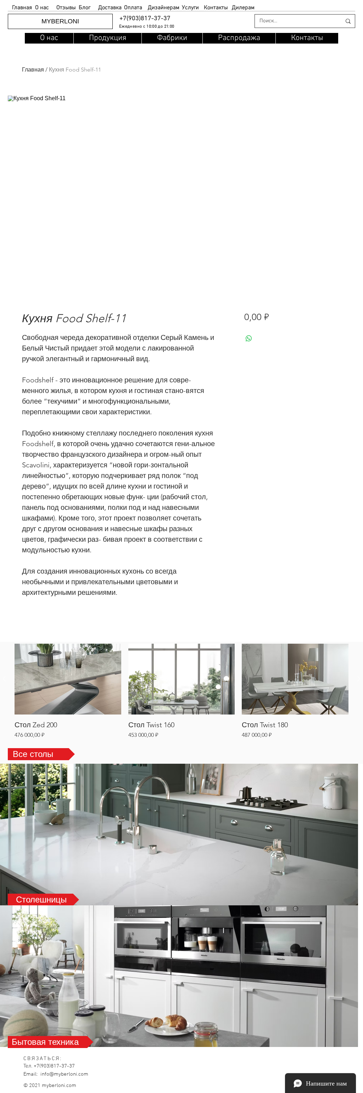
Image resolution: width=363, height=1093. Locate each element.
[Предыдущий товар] (4, 678)
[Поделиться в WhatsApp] (249, 338)
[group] (181, 691)
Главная (33, 69)
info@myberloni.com (64, 1074)
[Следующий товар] (358, 678)
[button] (144, 18)
